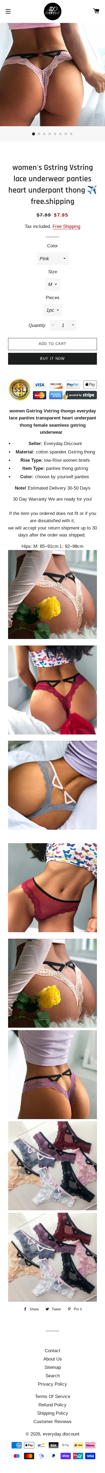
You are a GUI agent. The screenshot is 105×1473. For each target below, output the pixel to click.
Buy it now (52, 359)
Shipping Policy (52, 1413)
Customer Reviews (52, 1421)
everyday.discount (61, 1434)
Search (53, 1375)
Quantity (37, 325)
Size (52, 271)
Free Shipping (66, 226)
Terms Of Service (52, 1396)
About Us (52, 1359)
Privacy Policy (52, 1384)
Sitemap (52, 1367)
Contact (52, 1350)
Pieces (53, 297)
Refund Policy (52, 1404)
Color (52, 245)
